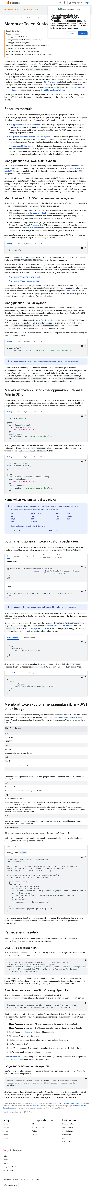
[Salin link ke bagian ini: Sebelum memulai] (35, 109)
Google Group (67, 1131)
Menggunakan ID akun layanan (21, 146)
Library (5, 1135)
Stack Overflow (67, 1127)
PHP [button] (8, 847)
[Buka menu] (3, 2)
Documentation (11, 9)
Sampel (5, 1131)
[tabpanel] (46, 250)
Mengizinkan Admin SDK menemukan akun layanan (29, 137)
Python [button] (27, 244)
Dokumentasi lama (69, 1142)
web (57, 82)
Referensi (6, 1127)
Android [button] (17, 556)
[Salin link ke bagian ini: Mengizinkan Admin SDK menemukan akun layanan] (76, 198)
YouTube (35, 1135)
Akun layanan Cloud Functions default (24, 281)
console (43, 320)
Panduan (6, 1124)
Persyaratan (7, 1179)
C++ (67, 607)
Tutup (71, 33)
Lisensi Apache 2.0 (35, 1106)
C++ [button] (34, 556)
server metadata (33, 228)
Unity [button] (26, 556)
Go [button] (35, 244)
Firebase (7, 18)
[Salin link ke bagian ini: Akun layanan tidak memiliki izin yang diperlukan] (72, 990)
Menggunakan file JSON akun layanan (24, 125)
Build (41, 18)
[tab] (10, 243)
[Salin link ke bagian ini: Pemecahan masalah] (40, 932)
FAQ (63, 1138)
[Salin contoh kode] (85, 248)
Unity (64, 607)
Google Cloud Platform (11, 1167)
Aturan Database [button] (13, 637)
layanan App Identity (38, 213)
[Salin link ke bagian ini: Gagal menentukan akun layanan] (51, 1066)
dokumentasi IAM (16, 1057)
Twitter (34, 1131)
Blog (34, 1124)
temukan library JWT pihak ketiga (63, 717)
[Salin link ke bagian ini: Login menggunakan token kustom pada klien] (80, 541)
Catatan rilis (66, 1135)
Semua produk (8, 1170)
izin (55, 378)
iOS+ (45, 82)
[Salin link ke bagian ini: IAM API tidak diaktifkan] (39, 948)
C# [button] (41, 244)
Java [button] (18, 244)
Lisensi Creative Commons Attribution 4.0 (66, 1103)
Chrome (6, 1160)
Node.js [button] (10, 244)
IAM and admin (69, 291)
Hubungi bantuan (68, 1124)
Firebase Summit (38, 1127)
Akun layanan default (24, 277)
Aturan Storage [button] (29, 637)
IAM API (37, 978)
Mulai (83, 33)
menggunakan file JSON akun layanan (64, 361)
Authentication (30, 9)
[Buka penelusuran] (60, 2)
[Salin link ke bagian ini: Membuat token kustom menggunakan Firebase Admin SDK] (25, 394)
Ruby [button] (15, 847)
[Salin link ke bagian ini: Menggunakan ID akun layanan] (48, 303)
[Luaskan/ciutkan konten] (21, 31)
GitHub (5, 1138)
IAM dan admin (27, 1032)
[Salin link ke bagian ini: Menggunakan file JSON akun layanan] (58, 161)
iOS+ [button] (8, 556)
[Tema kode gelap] (82, 248)
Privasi (15, 1179)
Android (51, 82)
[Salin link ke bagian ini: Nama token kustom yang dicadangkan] (59, 499)
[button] (45, 556)
